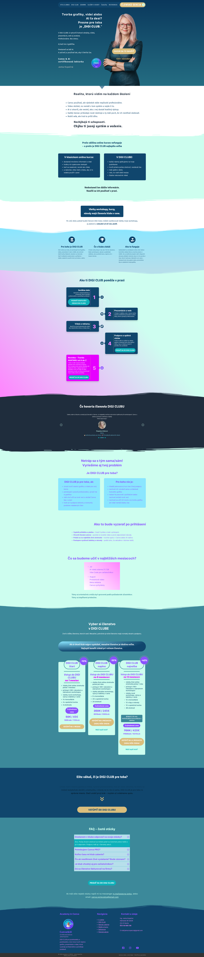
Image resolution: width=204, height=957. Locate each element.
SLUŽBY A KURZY (93, 5)
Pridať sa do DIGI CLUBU (125, 350)
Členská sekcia (103, 928)
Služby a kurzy (103, 923)
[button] (98, 433)
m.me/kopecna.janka (122, 890)
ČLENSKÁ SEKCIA (131, 4)
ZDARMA (83, 5)
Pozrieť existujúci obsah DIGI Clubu (78, 302)
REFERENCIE (113, 5)
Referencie (102, 925)
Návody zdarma (103, 920)
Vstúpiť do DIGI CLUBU (102, 805)
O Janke (101, 916)
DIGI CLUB (74, 5)
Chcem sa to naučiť (124, 51)
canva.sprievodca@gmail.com (105, 893)
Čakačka (104, 5)
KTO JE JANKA (65, 5)
